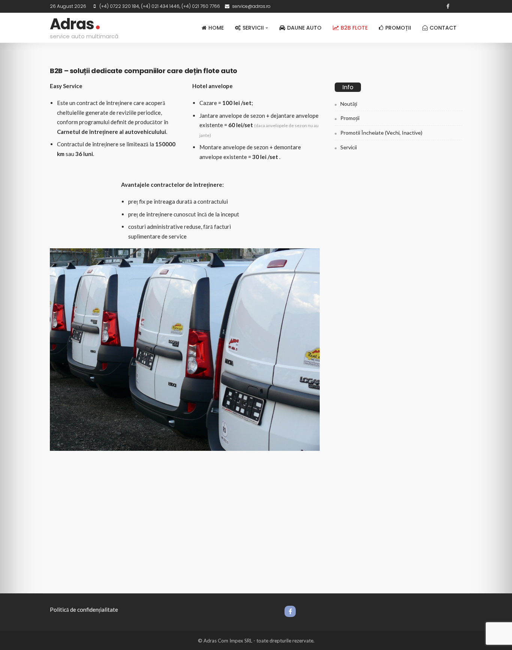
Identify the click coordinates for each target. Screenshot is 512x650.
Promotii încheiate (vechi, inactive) (381, 132)
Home (216, 28)
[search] (457, 6)
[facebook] (448, 6)
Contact (443, 28)
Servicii (253, 28)
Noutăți (348, 104)
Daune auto (304, 28)
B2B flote (354, 28)
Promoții (398, 28)
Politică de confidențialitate (84, 609)
